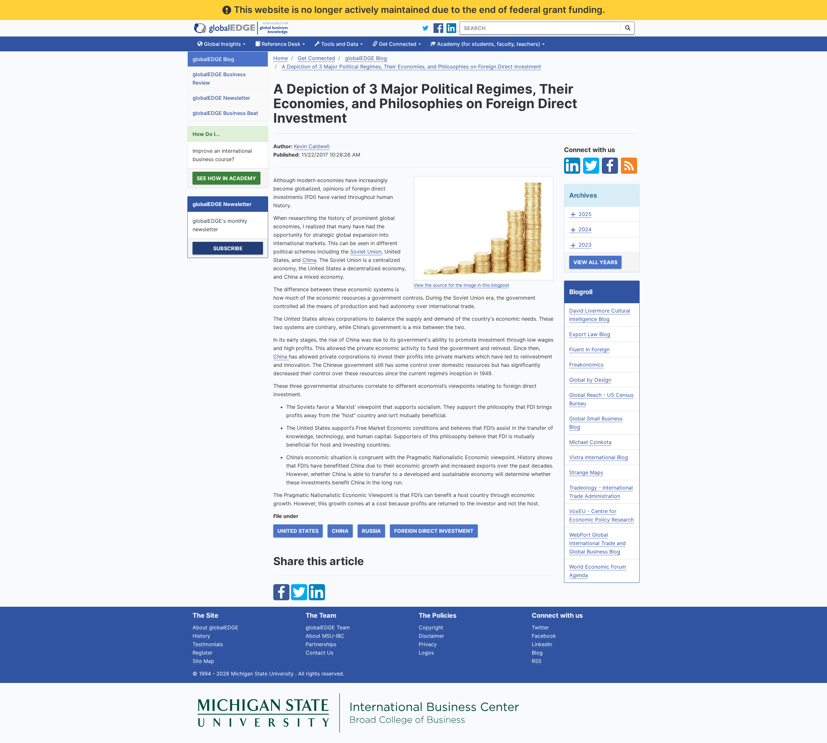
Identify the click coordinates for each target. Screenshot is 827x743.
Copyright (431, 627)
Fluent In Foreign (589, 349)
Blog (537, 652)
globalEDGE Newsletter (221, 98)
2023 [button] (580, 245)
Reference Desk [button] (281, 44)
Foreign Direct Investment (434, 531)
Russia (371, 531)
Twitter (540, 627)
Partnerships (321, 644)
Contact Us (319, 652)
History (201, 636)
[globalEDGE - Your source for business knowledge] (241, 28)
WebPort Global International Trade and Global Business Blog (597, 543)
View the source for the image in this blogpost (461, 285)
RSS (536, 661)
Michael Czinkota (590, 442)
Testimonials (208, 644)
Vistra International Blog (598, 457)
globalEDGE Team (328, 627)
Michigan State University (263, 673)
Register (203, 652)
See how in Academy (226, 178)
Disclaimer (431, 636)
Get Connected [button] (398, 44)
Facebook (544, 636)
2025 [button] (580, 214)
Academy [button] (488, 44)
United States (298, 531)
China (309, 260)
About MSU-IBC (325, 636)
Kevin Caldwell (312, 146)
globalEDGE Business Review (219, 78)
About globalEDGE (215, 627)
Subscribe (228, 248)
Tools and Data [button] (340, 44)
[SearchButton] (627, 28)
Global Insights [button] (222, 44)
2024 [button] (580, 229)
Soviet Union (366, 251)
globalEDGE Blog (213, 59)
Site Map (203, 661)
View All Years (595, 262)
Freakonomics (586, 364)
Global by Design (590, 380)
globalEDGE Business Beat (225, 113)
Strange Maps (586, 472)
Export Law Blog (589, 334)
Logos (426, 652)
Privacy (428, 644)
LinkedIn (542, 644)
